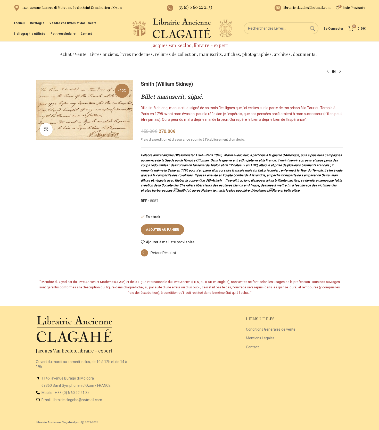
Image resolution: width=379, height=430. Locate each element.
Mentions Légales (260, 338)
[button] (158, 255)
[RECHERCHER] (312, 28)
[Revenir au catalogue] (334, 71)
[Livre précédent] (328, 71)
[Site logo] (139, 28)
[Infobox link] (67, 8)
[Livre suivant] (340, 71)
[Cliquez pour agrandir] (46, 129)
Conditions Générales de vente (270, 329)
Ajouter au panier (162, 229)
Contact (252, 347)
